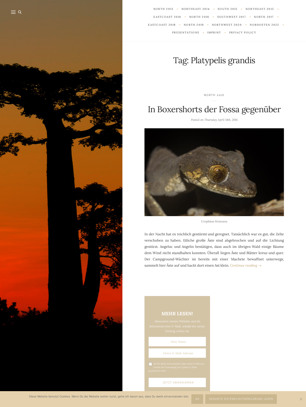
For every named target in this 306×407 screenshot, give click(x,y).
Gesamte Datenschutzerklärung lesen (241, 399)
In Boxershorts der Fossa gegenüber (214, 109)
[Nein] (301, 399)
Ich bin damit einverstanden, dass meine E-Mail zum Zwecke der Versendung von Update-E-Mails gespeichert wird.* (176, 367)
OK (197, 399)
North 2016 (214, 95)
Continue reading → (246, 265)
